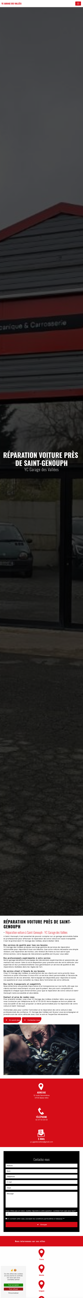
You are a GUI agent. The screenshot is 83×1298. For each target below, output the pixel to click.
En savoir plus (14, 1020)
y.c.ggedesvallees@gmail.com (41, 1142)
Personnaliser (13, 1293)
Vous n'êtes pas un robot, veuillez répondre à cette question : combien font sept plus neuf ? (41, 1211)
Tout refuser (13, 1289)
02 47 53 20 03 (42, 1120)
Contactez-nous (34, 1020)
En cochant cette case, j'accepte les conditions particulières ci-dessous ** (35, 1219)
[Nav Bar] (78, 4)
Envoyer (43, 1225)
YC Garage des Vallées (11, 3)
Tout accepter (13, 1285)
